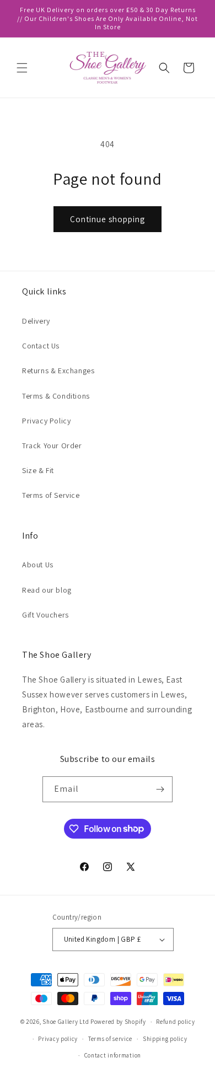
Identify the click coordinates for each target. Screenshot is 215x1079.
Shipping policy (165, 1039)
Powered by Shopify (118, 1022)
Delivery (36, 321)
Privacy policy (58, 1039)
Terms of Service (51, 495)
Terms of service (110, 1039)
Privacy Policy (46, 421)
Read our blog (47, 590)
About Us (37, 565)
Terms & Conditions (56, 396)
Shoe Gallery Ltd (65, 1022)
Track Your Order (52, 445)
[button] (22, 68)
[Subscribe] (160, 789)
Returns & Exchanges (58, 370)
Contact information (112, 1055)
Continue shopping (107, 219)
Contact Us (41, 346)
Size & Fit (38, 470)
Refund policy (175, 1022)
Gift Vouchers (45, 615)
